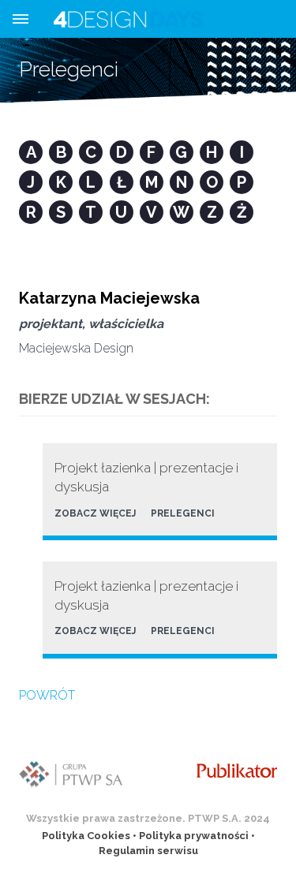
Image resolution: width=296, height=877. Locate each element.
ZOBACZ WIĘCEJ (95, 513)
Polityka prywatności (194, 836)
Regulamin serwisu (148, 850)
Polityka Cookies (86, 836)
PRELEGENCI (183, 513)
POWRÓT (47, 695)
